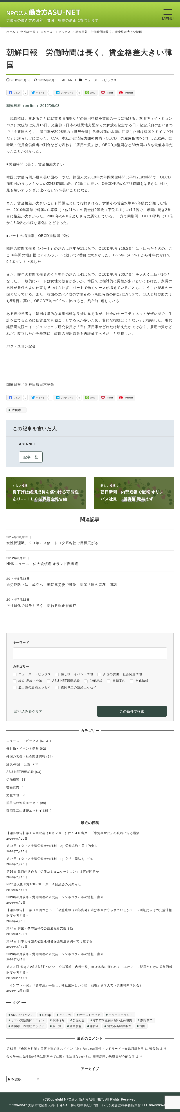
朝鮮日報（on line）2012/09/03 (34, 106)
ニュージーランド (120, 1015)
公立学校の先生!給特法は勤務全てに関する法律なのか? (46, 1056)
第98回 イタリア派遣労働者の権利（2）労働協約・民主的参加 (52, 845)
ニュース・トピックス (100, 80)
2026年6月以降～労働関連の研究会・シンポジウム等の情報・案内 (55, 897)
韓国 (142, 1026)
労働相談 (12, 779)
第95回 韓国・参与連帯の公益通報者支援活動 (39, 928)
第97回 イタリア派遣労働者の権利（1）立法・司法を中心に (50, 858)
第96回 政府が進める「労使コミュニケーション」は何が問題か (52, 871)
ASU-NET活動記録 (20, 771)
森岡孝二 (17, 410)
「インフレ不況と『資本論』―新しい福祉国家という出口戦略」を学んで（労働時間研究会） (74, 985)
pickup (46, 1015)
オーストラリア (90, 1015)
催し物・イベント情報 (22, 748)
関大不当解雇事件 (119, 1026)
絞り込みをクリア (28, 711)
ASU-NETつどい (22, 1015)
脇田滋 (56, 1026)
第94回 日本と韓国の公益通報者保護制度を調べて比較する (49, 941)
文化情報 (12, 795)
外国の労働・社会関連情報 (25, 756)
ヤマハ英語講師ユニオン (27, 1020)
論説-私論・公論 (18, 764)
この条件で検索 (132, 711)
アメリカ (65, 1015)
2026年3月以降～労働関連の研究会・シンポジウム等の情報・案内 (55, 954)
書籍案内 (12, 787)
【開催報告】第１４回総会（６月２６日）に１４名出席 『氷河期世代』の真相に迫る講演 (74, 833)
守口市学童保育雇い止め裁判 (112, 1020)
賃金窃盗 (76, 1026)
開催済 (94, 1026)
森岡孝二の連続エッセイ (24, 810)
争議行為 (58, 1020)
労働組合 (79, 1020)
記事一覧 (30, 456)
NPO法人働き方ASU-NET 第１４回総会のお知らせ (45, 884)
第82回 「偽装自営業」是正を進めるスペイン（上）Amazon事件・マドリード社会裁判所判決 (75, 1048)
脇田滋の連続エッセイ (22, 802)
